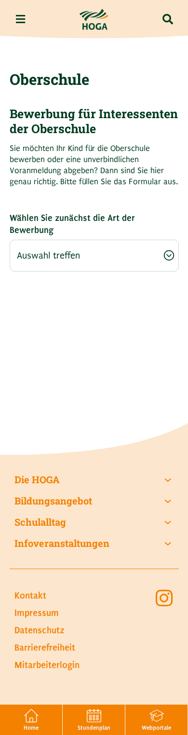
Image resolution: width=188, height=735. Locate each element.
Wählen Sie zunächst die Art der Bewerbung (72, 224)
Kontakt (30, 595)
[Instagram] (164, 598)
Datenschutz (39, 630)
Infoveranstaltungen (61, 543)
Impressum (36, 612)
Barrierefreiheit (44, 647)
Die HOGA (37, 480)
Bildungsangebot (53, 501)
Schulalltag (40, 522)
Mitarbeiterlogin (47, 664)
